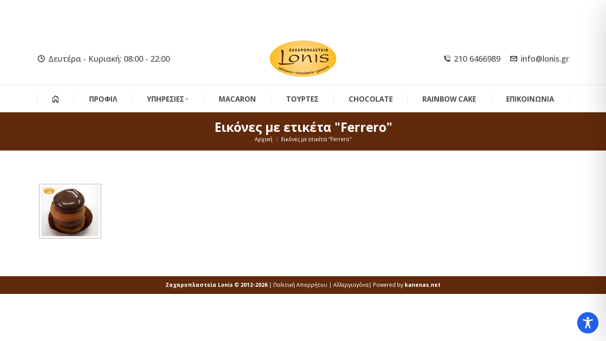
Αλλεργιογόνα (351, 285)
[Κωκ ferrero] (70, 211)
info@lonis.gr (545, 58)
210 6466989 (477, 58)
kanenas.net (423, 285)
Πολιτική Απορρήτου (300, 285)
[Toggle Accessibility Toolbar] (587, 322)
